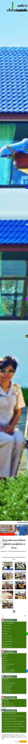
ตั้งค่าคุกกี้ (17, 741)
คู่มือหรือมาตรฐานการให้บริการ (8, 672)
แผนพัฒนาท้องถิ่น (5, 702)
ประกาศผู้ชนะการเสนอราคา (7, 685)
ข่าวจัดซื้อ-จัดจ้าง (5, 679)
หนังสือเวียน (4, 658)
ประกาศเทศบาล (5, 660)
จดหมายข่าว (4, 656)
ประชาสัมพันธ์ (5, 654)
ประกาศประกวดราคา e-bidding (8, 683)
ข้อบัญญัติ (4, 668)
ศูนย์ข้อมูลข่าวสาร (5, 666)
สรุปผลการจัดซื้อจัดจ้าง (6, 687)
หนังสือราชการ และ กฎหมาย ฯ (8, 664)
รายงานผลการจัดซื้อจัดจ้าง (7, 690)
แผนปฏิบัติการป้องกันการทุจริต (8, 705)
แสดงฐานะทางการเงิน (6, 692)
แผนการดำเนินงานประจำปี (7, 704)
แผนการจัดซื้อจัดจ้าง (6, 689)
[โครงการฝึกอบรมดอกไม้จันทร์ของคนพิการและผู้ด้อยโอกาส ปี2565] (8, 566)
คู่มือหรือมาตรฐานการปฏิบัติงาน (8, 670)
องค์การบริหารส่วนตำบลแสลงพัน (17, 7)
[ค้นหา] (25, 616)
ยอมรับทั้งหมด (23, 741)
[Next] (25, 530)
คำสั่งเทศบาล (4, 662)
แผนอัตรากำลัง (5, 700)
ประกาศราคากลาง (5, 681)
